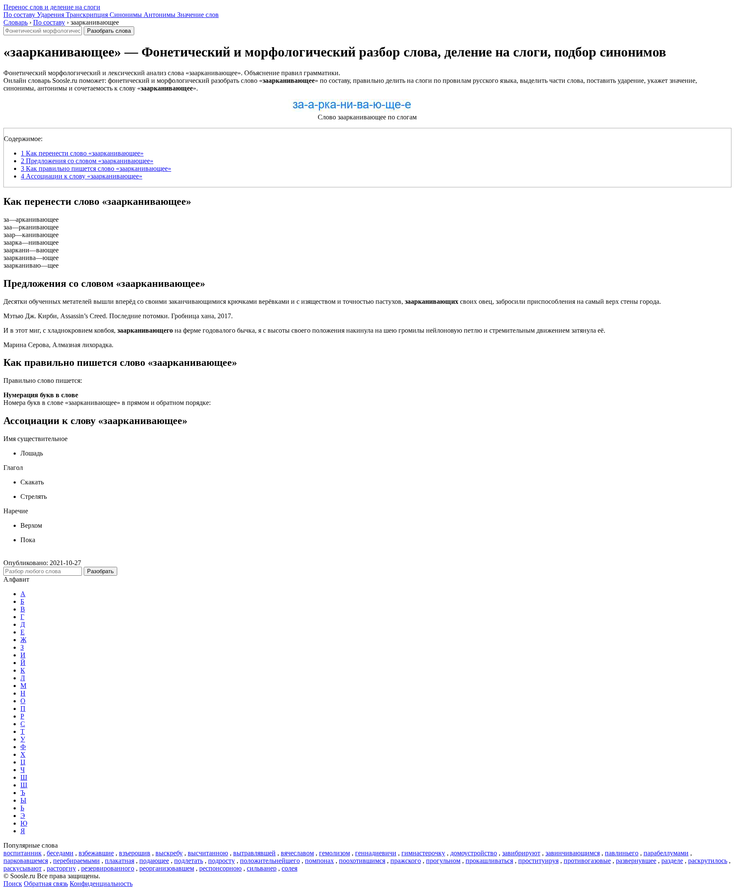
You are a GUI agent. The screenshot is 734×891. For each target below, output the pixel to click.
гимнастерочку (423, 853)
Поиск (12, 883)
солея (289, 868)
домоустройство (473, 853)
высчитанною (208, 853)
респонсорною (220, 868)
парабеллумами (666, 853)
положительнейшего (270, 860)
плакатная (119, 860)
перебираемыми (76, 860)
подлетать (188, 860)
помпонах (319, 860)
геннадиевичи (375, 853)
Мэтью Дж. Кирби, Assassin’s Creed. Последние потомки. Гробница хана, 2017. (118, 316)
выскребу (169, 853)
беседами (60, 853)
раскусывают (22, 868)
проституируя (538, 860)
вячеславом (297, 853)
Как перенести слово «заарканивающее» (82, 153)
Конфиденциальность (101, 883)
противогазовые (587, 860)
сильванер (262, 868)
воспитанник (22, 853)
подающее (154, 860)
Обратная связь (46, 883)
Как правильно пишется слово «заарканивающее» (96, 168)
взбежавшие (96, 853)
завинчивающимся (572, 853)
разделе (672, 860)
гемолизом (334, 853)
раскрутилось (707, 860)
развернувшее (636, 860)
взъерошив (134, 853)
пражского (405, 860)
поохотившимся (362, 860)
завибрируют (521, 853)
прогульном (443, 860)
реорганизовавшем (166, 868)
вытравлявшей (254, 853)
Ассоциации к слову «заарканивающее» (81, 176)
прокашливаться (489, 860)
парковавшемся (25, 860)
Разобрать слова (109, 31)
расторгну (61, 868)
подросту (221, 860)
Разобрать (100, 571)
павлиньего (621, 853)
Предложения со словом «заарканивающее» (87, 160)
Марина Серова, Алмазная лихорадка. (58, 344)
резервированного (107, 868)
